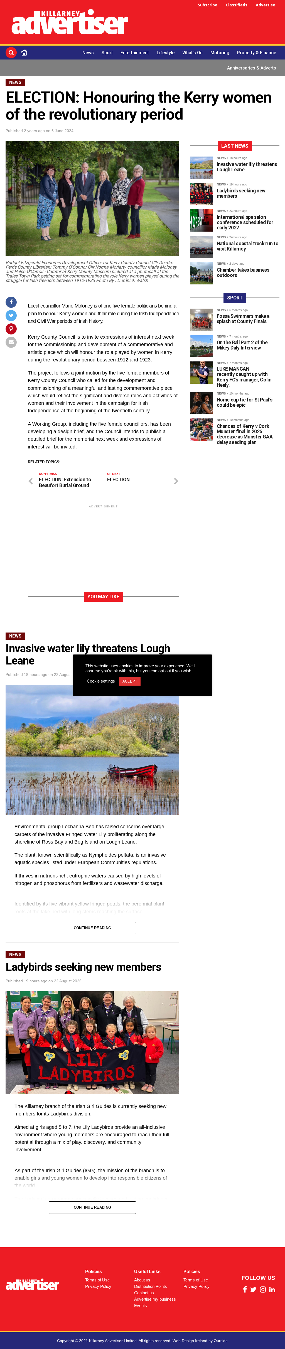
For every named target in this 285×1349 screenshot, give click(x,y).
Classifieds (236, 5)
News (88, 52)
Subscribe (207, 5)
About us (142, 1280)
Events (140, 1305)
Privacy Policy (98, 1286)
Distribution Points (150, 1286)
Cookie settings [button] (101, 681)
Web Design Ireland (190, 1340)
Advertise (265, 5)
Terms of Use (97, 1280)
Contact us (144, 1292)
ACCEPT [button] (129, 681)
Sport (107, 52)
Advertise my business (155, 1299)
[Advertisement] (209, 22)
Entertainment (135, 52)
